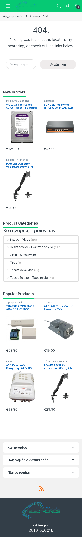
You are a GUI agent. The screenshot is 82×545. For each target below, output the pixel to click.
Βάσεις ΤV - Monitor (17, 159)
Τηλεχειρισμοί (14, 302)
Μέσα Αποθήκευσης (17, 100)
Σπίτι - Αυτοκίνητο (23, 255)
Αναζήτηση (58, 64)
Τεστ (13, 262)
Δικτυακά (49, 100)
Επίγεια (48, 302)
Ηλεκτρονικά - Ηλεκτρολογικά (31, 247)
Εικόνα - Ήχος (20, 239)
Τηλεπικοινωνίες (21, 270)
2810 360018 (41, 530)
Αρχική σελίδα (13, 16)
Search (59, 6)
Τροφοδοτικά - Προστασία (29, 277)
